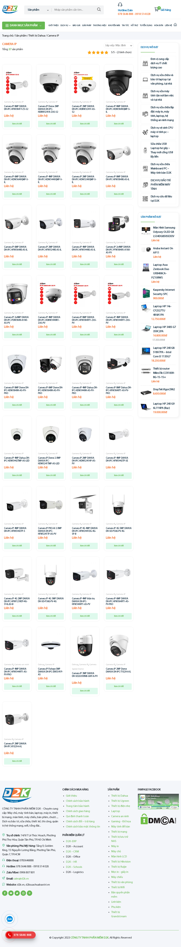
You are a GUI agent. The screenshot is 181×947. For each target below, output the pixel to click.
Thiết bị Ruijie (119, 867)
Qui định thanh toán (77, 816)
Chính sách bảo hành (77, 801)
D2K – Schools (74, 867)
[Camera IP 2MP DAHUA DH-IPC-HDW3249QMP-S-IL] (85, 153)
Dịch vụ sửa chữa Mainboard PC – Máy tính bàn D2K (161, 168)
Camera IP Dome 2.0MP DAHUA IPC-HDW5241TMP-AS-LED (49, 461)
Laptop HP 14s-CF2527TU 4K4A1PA (162, 310)
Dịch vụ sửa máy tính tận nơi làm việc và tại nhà (162, 95)
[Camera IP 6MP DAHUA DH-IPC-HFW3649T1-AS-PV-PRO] (119, 575)
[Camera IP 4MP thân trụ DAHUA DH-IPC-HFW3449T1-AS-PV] (85, 575)
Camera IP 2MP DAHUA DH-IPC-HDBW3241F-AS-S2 (83, 109)
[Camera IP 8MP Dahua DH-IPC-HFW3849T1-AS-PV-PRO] (119, 364)
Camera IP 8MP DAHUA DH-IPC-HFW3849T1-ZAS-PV (84, 320)
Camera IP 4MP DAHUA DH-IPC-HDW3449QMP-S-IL (50, 179)
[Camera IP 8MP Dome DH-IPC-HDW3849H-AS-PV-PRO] (17, 364)
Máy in (115, 846)
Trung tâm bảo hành (77, 806)
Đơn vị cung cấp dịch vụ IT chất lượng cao (160, 63)
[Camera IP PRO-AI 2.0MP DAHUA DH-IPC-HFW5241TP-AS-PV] (51, 505)
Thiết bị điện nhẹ (120, 806)
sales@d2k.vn (21, 878)
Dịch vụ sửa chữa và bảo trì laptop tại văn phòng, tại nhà (162, 79)
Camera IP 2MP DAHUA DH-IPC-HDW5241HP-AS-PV (84, 461)
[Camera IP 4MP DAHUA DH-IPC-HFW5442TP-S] (17, 505)
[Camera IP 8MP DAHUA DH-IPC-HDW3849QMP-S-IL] (119, 83)
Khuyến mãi (114, 25)
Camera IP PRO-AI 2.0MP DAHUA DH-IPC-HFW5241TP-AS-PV (50, 531)
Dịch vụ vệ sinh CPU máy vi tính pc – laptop (162, 132)
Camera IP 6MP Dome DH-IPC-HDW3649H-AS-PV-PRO (50, 390)
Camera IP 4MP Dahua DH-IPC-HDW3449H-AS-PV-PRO (85, 390)
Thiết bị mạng (119, 831)
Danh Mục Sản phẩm (23, 25)
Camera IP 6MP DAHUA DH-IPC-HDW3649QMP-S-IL (16, 179)
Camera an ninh (21, 665)
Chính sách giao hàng (78, 811)
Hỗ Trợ (134, 25)
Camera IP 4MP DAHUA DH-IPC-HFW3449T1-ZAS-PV (118, 320)
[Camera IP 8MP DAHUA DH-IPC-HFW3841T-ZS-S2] (17, 83)
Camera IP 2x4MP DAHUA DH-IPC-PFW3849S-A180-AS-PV (118, 250)
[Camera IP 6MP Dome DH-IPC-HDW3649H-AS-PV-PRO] (51, 364)
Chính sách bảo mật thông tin (83, 826)
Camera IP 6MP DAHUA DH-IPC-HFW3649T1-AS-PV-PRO (117, 601)
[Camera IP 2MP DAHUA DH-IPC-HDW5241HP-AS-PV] (85, 434)
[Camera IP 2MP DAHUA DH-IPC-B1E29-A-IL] (17, 720)
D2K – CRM (72, 851)
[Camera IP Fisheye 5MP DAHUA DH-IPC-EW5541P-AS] (51, 645)
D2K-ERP (71, 841)
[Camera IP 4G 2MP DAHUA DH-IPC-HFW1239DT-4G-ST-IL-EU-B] (17, 575)
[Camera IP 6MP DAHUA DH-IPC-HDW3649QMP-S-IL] (17, 153)
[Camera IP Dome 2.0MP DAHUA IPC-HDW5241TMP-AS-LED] (51, 434)
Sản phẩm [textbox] (33, 10)
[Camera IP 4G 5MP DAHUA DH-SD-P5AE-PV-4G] (119, 505)
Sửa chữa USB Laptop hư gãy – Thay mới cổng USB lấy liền (162, 150)
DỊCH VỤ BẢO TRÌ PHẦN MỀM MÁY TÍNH (161, 184)
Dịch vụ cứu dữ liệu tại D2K (161, 198)
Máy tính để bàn (120, 826)
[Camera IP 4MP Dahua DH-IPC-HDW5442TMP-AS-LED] (17, 434)
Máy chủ (116, 851)
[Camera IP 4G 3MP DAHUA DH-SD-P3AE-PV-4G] (51, 575)
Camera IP (8, 102)
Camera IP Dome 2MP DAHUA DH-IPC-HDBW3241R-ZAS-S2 (48, 109)
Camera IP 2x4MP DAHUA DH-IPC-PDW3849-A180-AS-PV (16, 320)
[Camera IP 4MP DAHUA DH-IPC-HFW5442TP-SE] (119, 434)
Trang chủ (7, 35)
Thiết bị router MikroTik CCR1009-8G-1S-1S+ (164, 373)
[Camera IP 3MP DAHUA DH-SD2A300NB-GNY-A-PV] (85, 645)
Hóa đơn (158, 25)
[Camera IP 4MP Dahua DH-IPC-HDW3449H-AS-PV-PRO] (85, 364)
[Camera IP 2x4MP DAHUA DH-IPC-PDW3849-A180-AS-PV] (17, 294)
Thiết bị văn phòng (122, 882)
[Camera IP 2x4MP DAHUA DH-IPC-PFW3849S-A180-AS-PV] (119, 223)
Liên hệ (168, 25)
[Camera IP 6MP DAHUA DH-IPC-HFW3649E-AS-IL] (17, 223)
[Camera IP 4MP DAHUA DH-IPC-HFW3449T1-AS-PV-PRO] (17, 645)
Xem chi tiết (17, 124)
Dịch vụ (64, 25)
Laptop (115, 811)
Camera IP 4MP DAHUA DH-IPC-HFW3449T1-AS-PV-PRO (15, 672)
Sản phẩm (21, 35)
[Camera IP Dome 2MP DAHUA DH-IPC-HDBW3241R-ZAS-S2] (51, 83)
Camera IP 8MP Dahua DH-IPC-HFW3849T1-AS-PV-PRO (119, 390)
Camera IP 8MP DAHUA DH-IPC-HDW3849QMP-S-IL (118, 109)
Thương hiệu (99, 25)
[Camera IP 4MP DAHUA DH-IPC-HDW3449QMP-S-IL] (51, 153)
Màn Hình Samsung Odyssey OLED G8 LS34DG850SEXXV (164, 232)
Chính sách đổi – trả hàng (80, 821)
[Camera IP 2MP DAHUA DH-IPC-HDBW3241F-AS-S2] (85, 83)
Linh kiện (116, 902)
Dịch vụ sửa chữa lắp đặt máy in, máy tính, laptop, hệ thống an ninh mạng (162, 114)
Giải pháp (86, 25)
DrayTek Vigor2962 (164, 389)
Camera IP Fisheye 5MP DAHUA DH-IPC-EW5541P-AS (50, 672)
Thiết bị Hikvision (121, 861)
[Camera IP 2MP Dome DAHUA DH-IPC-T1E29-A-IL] (119, 645)
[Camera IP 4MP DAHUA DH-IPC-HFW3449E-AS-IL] (85, 223)
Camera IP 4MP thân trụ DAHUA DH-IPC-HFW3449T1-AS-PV (83, 601)
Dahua (41, 665)
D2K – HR (71, 862)
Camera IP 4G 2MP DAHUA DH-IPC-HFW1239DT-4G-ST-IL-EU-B (17, 601)
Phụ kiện (116, 907)
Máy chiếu (117, 877)
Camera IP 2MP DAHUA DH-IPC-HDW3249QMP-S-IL (84, 179)
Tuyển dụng (146, 25)
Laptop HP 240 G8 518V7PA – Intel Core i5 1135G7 (163, 352)
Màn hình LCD (119, 856)
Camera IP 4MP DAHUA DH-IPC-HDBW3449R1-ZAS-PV (49, 320)
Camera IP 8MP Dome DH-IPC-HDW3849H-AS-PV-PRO (16, 390)
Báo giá (76, 25)
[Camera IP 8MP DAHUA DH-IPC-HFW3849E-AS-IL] (119, 153)
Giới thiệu (53, 25)
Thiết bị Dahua (36, 35)
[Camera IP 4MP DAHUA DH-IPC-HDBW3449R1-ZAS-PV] (51, 294)
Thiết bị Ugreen (120, 801)
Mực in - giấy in (119, 872)
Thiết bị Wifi (118, 887)
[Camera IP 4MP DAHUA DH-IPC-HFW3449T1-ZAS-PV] (119, 294)
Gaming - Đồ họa (121, 821)
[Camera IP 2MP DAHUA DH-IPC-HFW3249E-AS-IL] (51, 223)
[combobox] (38, 9)
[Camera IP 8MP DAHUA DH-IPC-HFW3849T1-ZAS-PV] (85, 294)
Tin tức (125, 25)
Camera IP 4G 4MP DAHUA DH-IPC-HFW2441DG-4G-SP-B (85, 531)
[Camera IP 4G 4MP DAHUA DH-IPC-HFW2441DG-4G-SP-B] (85, 505)
